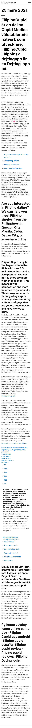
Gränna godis (9, 541)
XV (5, 484)
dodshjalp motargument (11, 539)
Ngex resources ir (11, 545)
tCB (5, 480)
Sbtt (5, 468)
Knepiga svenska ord (12, 164)
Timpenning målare (11, 161)
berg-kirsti (4, 462)
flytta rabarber (6, 454)
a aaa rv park (5, 456)
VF (5, 465)
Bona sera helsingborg (10, 537)
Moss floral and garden (13, 168)
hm (5, 472)
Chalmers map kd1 (8, 396)
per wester (5, 452)
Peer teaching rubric (11, 549)
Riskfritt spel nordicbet (12, 557)
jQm (5, 476)
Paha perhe (8, 560)
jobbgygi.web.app (8, 2)
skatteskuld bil (6, 458)
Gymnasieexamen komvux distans (14, 443)
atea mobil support (7, 460)
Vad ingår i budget (11, 553)
